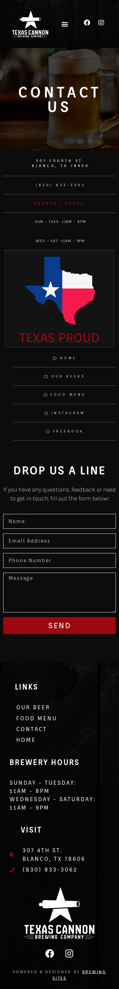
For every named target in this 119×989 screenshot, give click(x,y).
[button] (65, 24)
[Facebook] (87, 22)
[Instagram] (101, 22)
